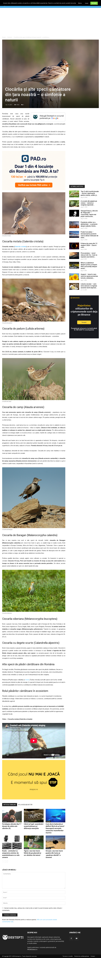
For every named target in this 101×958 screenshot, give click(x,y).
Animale (9, 37)
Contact (93, 956)
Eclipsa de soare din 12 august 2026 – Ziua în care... (89, 245)
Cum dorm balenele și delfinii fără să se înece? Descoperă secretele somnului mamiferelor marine (55, 828)
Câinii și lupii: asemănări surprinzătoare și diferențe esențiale (33, 826)
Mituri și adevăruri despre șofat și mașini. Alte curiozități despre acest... (89, 265)
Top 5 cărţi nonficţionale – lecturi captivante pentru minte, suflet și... (90, 193)
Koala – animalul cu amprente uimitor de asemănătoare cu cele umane (10, 854)
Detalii (86, 3)
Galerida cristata (20, 246)
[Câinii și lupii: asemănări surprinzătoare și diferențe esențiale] (33, 815)
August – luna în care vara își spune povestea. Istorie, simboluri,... (89, 276)
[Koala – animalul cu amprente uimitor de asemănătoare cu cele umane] (12, 842)
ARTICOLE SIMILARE (9, 804)
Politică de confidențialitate (81, 956)
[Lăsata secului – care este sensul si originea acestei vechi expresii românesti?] (74, 286)
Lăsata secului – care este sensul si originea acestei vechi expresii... (89, 286)
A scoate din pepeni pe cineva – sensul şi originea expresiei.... (89, 203)
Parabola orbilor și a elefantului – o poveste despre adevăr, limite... (89, 224)
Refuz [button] (80, 3)
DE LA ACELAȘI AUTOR (25, 804)
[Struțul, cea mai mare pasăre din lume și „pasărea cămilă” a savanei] (55, 842)
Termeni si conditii (68, 956)
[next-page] (6, 861)
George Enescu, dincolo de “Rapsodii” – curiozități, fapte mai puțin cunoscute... (89, 213)
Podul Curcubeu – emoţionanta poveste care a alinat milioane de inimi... (89, 234)
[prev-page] (3, 861)
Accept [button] (94, 3)
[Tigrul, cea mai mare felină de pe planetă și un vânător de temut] (33, 842)
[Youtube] (77, 938)
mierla (27, 680)
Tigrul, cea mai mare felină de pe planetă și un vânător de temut (32, 853)
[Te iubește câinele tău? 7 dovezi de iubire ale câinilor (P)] (12, 815)
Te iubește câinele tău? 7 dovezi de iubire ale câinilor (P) (11, 826)
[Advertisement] (50, 22)
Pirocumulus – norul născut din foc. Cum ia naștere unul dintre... (89, 255)
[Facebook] (71, 938)
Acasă (4, 37)
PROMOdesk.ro (32, 949)
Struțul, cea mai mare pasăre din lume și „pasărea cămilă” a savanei (54, 854)
